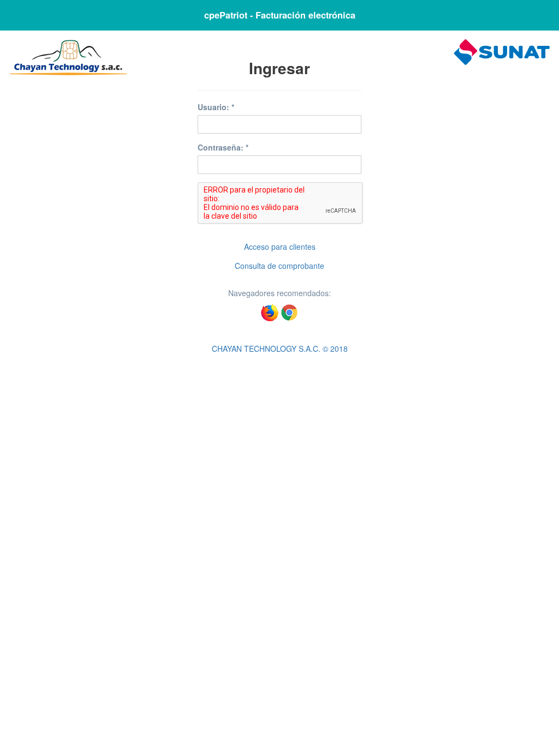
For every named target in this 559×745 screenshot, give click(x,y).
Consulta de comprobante (279, 265)
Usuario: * (216, 106)
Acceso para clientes (280, 246)
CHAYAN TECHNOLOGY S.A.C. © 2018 (280, 348)
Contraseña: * (223, 147)
